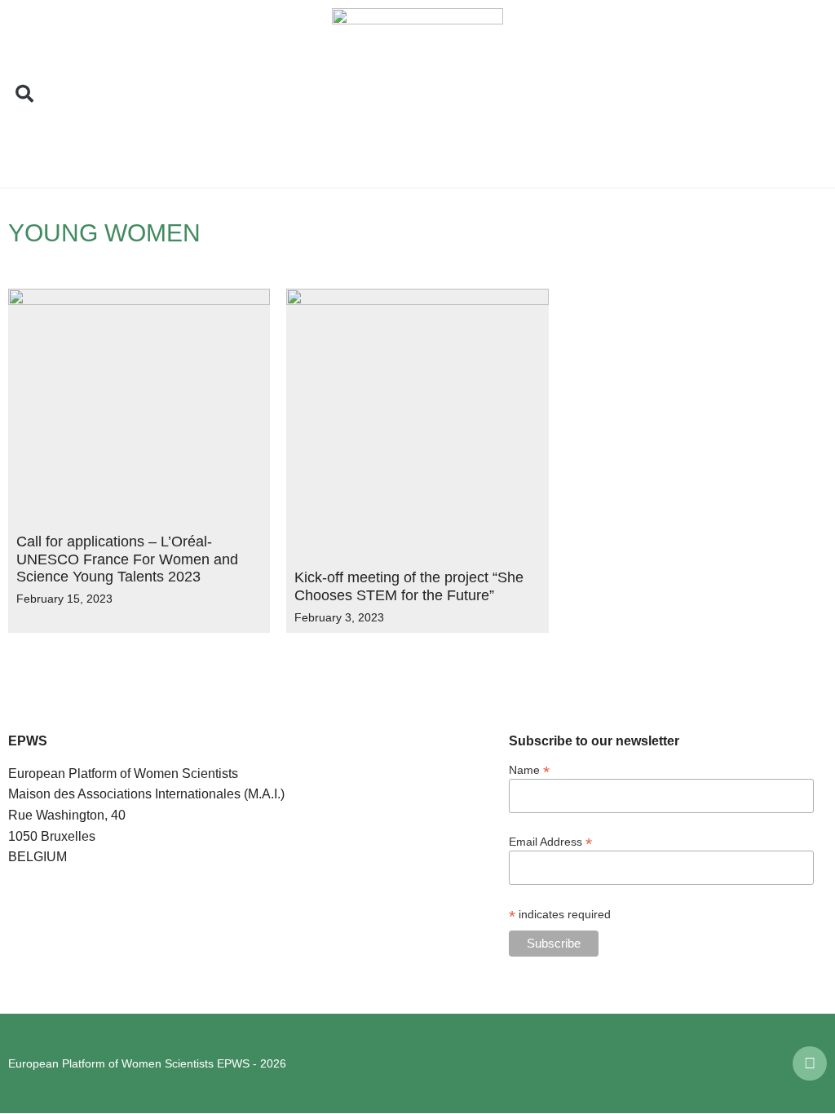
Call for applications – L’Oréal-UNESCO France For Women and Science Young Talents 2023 (127, 559)
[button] (24, 93)
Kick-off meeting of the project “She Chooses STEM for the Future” (409, 586)
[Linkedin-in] (810, 1063)
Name (529, 769)
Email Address (550, 841)
